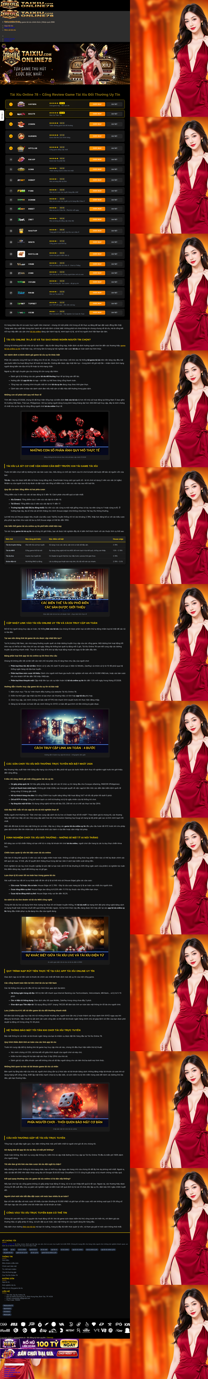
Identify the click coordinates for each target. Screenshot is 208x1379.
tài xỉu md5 (44, 1249)
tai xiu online (65, 1249)
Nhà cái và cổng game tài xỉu (12, 1288)
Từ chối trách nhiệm (9, 1269)
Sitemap (50, 1338)
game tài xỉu (33, 1249)
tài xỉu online (35, 332)
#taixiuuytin (7, 1314)
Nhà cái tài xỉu (10, 30)
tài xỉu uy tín (34, 1252)
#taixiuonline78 (8, 1305)
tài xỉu (5, 1249)
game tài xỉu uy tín (21, 1252)
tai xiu (13, 1249)
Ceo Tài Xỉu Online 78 (10, 1275)
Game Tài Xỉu (9, 17)
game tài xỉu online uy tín (49, 1252)
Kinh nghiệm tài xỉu (12, 21)
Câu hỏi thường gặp (9, 1272)
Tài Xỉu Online (10, 13)
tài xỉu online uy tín (91, 1249)
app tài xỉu (54, 1249)
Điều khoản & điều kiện (10, 1263)
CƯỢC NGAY (97, 104)
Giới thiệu (5, 1260)
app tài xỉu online (77, 1249)
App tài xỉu (8, 26)
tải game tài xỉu (8, 1252)
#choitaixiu (7, 1311)
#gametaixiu (7, 1308)
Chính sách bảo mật (9, 1266)
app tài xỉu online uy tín (108, 1249)
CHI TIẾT (114, 104)
